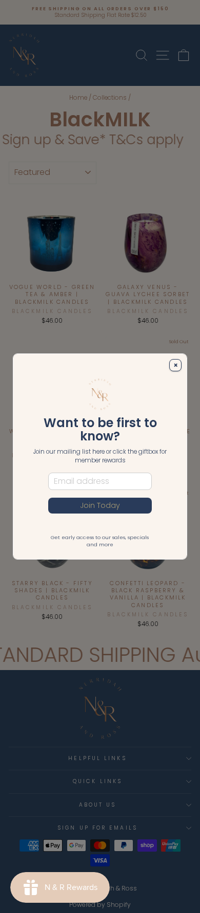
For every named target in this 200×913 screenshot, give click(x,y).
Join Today (100, 505)
